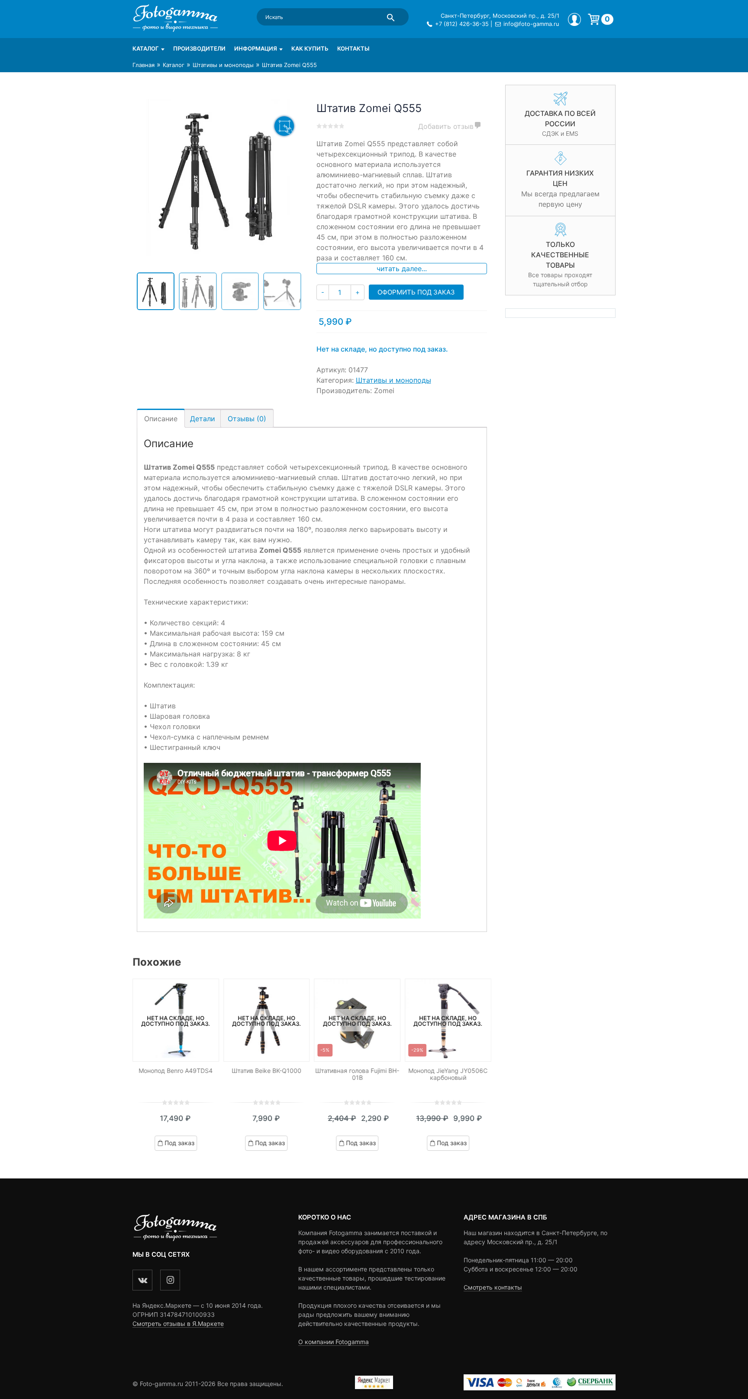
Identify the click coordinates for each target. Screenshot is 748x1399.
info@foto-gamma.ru (531, 23)
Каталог (145, 48)
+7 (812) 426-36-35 (462, 23)
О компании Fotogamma (333, 1341)
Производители (199, 48)
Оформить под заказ (416, 292)
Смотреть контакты (493, 1287)
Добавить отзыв (446, 126)
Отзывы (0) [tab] (247, 418)
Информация (255, 48)
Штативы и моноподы (223, 64)
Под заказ (179, 1142)
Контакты (353, 48)
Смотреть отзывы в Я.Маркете (178, 1323)
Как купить (310, 48)
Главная (143, 64)
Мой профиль (574, 19)
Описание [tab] (160, 418)
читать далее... (402, 268)
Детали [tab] (202, 418)
